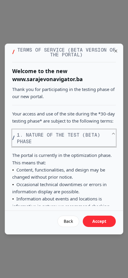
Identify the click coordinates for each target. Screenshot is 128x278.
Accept (99, 221)
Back (68, 221)
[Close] (115, 51)
